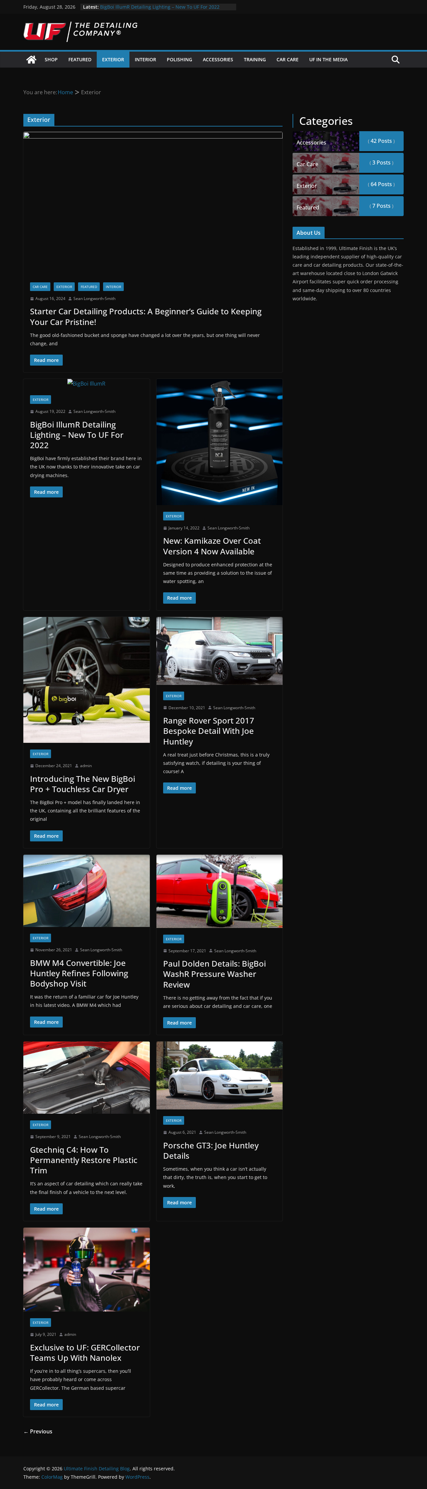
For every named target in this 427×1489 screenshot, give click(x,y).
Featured (79, 59)
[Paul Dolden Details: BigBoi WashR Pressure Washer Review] (219, 891)
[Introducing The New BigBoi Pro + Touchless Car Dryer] (86, 680)
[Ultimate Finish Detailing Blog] (31, 60)
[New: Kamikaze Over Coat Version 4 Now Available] (219, 442)
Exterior (113, 59)
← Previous (37, 1431)
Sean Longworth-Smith (94, 298)
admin (86, 765)
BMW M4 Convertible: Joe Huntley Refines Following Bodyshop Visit (79, 973)
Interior (145, 59)
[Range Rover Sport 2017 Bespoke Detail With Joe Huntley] (219, 651)
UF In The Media (328, 59)
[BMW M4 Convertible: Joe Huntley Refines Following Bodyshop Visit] (86, 891)
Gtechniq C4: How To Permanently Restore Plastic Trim (83, 1160)
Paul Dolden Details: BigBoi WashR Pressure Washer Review (214, 974)
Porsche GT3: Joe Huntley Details (211, 1150)
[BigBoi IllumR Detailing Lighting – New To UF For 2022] (86, 384)
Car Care (288, 59)
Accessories (218, 59)
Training (255, 59)
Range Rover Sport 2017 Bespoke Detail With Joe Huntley (208, 730)
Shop (51, 59)
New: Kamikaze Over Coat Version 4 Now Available (212, 545)
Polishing (179, 59)
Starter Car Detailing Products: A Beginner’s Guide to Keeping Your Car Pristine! (146, 316)
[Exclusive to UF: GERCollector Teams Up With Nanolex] (86, 1270)
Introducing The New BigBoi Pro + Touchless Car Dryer (82, 783)
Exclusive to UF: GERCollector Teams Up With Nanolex (85, 1352)
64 (380, 184)
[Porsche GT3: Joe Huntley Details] (219, 1075)
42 (380, 141)
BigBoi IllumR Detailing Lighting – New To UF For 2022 (160, 7)
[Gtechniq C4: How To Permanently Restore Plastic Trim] (86, 1078)
